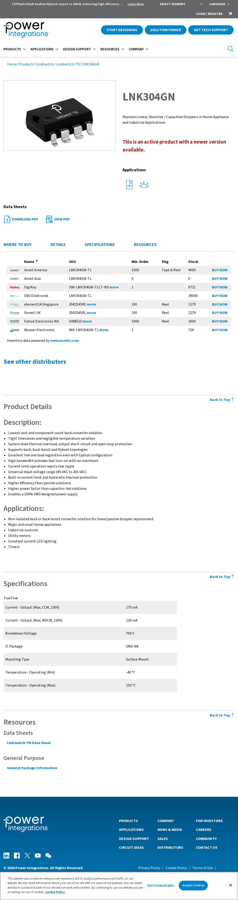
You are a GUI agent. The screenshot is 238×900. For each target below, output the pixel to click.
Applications (42, 49)
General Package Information (32, 768)
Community (206, 838)
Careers (203, 829)
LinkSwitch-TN (68, 64)
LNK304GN (90, 64)
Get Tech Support (211, 29)
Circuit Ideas (131, 847)
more (114, 287)
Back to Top (220, 399)
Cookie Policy (176, 868)
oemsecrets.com (64, 340)
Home (12, 64)
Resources (109, 49)
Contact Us (206, 847)
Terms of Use (202, 868)
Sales (163, 838)
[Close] (230, 885)
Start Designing (122, 29)
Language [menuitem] (217, 4)
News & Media (170, 829)
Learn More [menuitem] (136, 4)
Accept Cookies (193, 885)
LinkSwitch (45, 64)
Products (12, 49)
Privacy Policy (149, 868)
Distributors (170, 847)
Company (136, 49)
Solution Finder (165, 29)
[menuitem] (230, 14)
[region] (119, 886)
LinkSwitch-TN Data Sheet (29, 742)
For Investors (209, 820)
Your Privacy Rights (160, 885)
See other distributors (34, 361)
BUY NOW (220, 270)
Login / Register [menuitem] (209, 14)
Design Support (77, 49)
